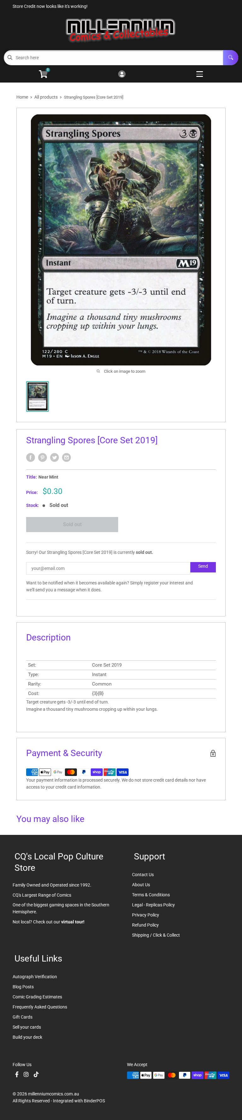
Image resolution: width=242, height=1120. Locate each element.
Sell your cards (27, 1027)
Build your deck (27, 1037)
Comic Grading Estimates (37, 996)
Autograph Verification (35, 976)
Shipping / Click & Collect (156, 935)
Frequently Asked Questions (40, 1006)
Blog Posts (23, 986)
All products (46, 97)
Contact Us (143, 874)
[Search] (230, 57)
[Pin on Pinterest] (42, 457)
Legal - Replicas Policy (153, 904)
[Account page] (121, 74)
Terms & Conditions (151, 894)
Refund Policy (145, 925)
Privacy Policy (145, 914)
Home (22, 97)
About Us (141, 884)
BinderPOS (94, 1100)
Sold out (72, 524)
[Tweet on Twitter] (54, 457)
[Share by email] (66, 457)
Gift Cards (22, 1016)
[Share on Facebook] (30, 457)
